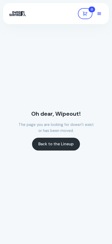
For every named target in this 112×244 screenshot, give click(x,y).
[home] (17, 13)
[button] (85, 13)
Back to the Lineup (56, 144)
